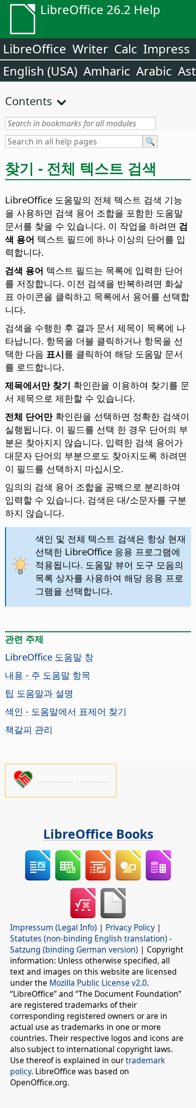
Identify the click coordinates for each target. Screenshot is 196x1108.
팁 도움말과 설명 (39, 693)
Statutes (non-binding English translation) (88, 938)
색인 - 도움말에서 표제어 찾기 (66, 711)
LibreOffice (34, 48)
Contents (28, 100)
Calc (125, 48)
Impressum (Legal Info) (53, 927)
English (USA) (40, 70)
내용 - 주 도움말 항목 (47, 675)
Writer (90, 48)
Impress (166, 48)
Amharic (106, 70)
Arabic (154, 70)
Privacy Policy (130, 927)
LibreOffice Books (98, 833)
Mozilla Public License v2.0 (98, 982)
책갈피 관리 (29, 729)
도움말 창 (49, 656)
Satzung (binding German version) (74, 949)
